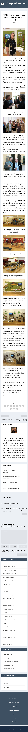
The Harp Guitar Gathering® (11, 661)
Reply (24, 514)
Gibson (6, 584)
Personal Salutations (8, 637)
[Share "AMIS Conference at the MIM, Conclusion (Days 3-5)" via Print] (16, 409)
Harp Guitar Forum (9, 668)
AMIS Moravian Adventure (12, 488)
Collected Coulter (9, 470)
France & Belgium (9, 619)
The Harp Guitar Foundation (11, 658)
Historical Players (7, 598)
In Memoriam (6, 602)
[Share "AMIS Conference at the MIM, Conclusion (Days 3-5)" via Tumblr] (14, 406)
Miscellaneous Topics (8, 605)
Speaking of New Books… (11, 476)
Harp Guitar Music (8, 665)
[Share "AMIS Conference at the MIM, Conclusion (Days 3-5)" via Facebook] (5, 406)
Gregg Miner (14, 436)
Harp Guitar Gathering (8, 573)
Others (6, 591)
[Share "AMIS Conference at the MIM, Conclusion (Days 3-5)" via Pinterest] (16, 406)
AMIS (6, 612)
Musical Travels (7, 609)
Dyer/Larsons (8, 580)
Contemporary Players (8, 570)
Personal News (6, 634)
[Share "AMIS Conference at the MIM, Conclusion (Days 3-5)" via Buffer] (22, 406)
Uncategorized (6, 644)
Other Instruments (7, 630)
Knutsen (7, 588)
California (7, 616)
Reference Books (7, 641)
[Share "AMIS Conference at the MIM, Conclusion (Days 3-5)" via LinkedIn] (19, 406)
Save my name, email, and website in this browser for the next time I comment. (13, 551)
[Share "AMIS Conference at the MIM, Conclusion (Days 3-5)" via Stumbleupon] (11, 409)
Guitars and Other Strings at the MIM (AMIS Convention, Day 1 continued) (14, 70)
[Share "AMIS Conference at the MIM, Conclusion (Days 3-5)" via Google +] (11, 406)
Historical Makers (7, 577)
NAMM (6, 627)
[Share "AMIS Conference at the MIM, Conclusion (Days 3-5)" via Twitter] (8, 406)
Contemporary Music (8, 566)
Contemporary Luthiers (9, 563)
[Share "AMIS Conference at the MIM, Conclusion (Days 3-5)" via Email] (14, 409)
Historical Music (7, 595)
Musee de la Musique (10, 482)
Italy (6, 623)
